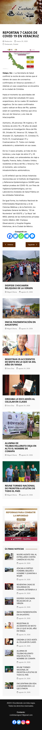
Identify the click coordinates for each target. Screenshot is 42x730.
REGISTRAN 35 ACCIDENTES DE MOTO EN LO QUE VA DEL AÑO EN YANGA (20, 362)
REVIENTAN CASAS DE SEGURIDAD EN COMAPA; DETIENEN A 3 (27, 587)
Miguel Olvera (12, 292)
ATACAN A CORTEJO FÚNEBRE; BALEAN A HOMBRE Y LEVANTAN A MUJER (27, 572)
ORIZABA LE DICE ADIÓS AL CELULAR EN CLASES (20, 400)
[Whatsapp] (21, 236)
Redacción (8, 41)
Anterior (10, 245)
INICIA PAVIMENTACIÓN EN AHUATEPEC (20, 323)
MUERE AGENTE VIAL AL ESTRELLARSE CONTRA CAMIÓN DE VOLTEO (27, 557)
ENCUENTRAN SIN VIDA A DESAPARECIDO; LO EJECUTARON (26, 686)
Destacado (8, 44)
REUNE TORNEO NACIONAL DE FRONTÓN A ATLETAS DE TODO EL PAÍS (20, 488)
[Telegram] (26, 236)
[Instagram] (23, 722)
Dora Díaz (10, 368)
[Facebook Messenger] (32, 236)
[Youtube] (28, 722)
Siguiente (31, 245)
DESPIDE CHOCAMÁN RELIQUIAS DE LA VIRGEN (19, 287)
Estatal (15, 44)
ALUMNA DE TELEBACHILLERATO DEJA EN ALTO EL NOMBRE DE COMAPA (20, 447)
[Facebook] (10, 236)
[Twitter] (15, 236)
